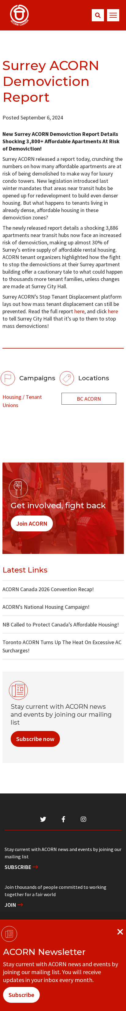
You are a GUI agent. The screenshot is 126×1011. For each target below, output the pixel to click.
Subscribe (18, 867)
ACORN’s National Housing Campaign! (46, 606)
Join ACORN (31, 523)
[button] (98, 15)
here (79, 311)
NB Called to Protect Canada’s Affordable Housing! (60, 624)
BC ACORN (89, 398)
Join (11, 904)
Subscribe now (35, 739)
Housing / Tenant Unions (22, 401)
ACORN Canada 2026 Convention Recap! (48, 589)
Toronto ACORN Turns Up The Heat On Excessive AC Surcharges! (61, 646)
